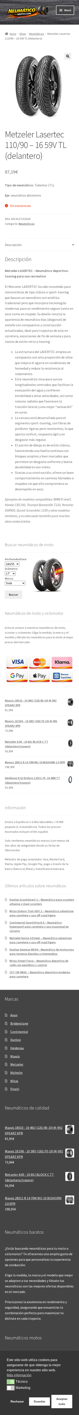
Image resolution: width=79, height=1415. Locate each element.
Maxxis (15, 1056)
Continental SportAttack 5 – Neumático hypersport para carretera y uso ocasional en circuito (39, 927)
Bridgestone (19, 1023)
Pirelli (14, 1089)
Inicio (13, 34)
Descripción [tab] (13, 245)
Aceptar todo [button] (61, 1401)
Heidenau (17, 1048)
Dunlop (15, 1040)
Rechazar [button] (17, 1401)
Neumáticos (36, 34)
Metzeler (16, 1064)
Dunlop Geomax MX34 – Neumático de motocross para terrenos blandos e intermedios (41, 952)
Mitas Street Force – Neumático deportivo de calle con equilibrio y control (38, 963)
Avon (13, 1015)
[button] (67, 56)
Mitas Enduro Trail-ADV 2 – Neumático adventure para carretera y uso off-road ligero (41, 913)
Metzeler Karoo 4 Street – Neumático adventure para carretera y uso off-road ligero (40, 940)
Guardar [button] (39, 1401)
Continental (19, 1032)
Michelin (16, 1072)
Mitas (14, 1081)
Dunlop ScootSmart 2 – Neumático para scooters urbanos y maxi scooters (41, 902)
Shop (22, 34)
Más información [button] (19, 1375)
